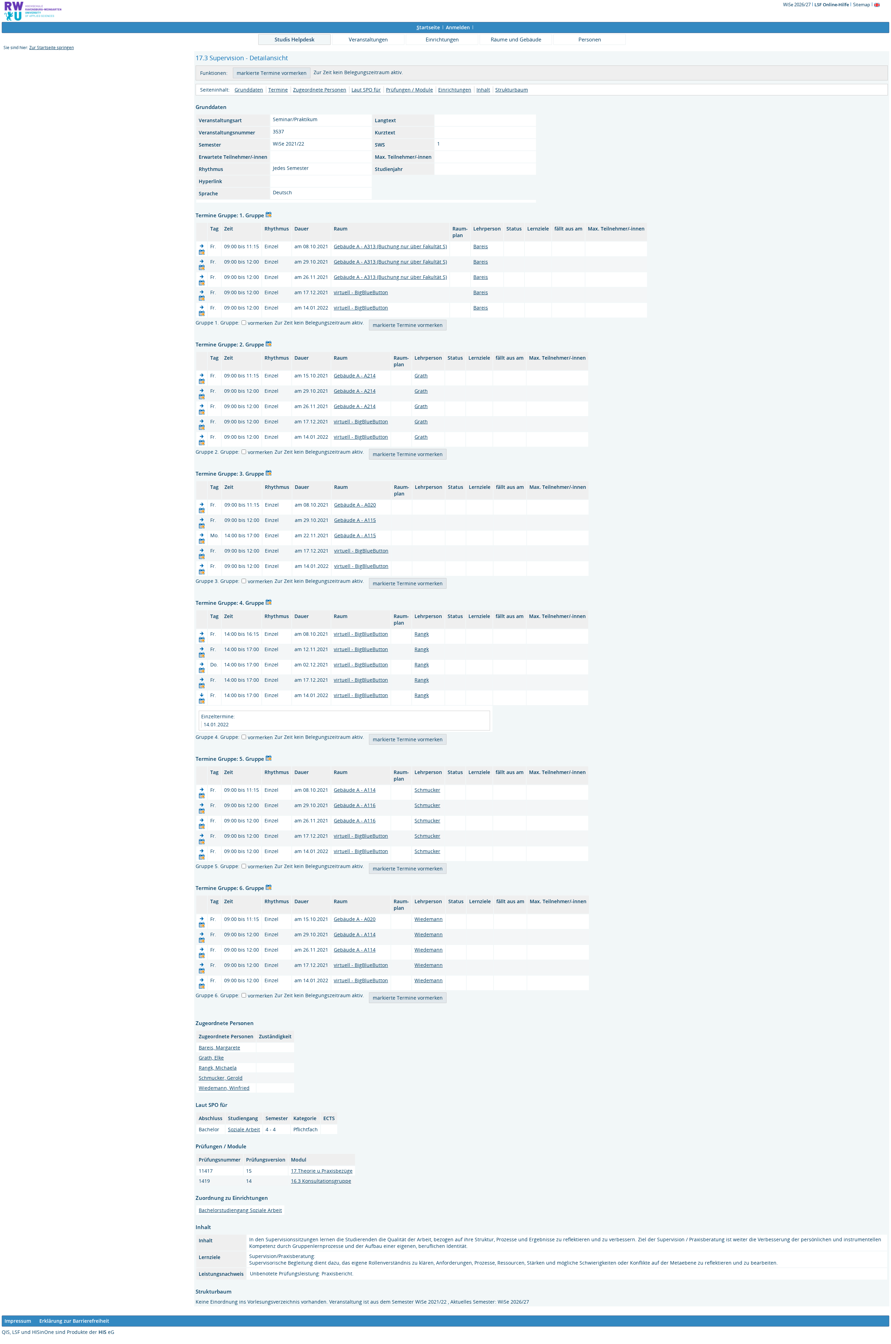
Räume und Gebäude (516, 39)
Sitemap (861, 4)
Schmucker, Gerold (221, 1078)
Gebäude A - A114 (355, 790)
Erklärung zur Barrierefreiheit (74, 1321)
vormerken (260, 323)
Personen (589, 39)
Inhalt (483, 89)
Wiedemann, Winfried (224, 1088)
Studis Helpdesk (295, 39)
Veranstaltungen (368, 39)
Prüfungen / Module (409, 89)
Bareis (480, 246)
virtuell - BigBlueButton (361, 292)
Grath (421, 375)
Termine (278, 89)
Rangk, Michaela (218, 1067)
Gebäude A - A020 (355, 504)
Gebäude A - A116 (355, 805)
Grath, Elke (211, 1057)
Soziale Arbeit (244, 1129)
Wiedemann (429, 919)
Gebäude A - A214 (355, 375)
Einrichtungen (442, 39)
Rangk (422, 634)
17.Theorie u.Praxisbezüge (322, 1170)
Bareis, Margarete (219, 1047)
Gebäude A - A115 (355, 520)
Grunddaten (249, 89)
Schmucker (427, 790)
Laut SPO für (366, 89)
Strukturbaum (511, 89)
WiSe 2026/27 (797, 4)
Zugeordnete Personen (319, 89)
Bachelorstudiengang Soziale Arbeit (240, 1210)
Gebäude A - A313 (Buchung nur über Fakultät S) (390, 246)
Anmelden (458, 27)
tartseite (428, 27)
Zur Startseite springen (51, 47)
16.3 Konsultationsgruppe (321, 1181)
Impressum (18, 1321)
